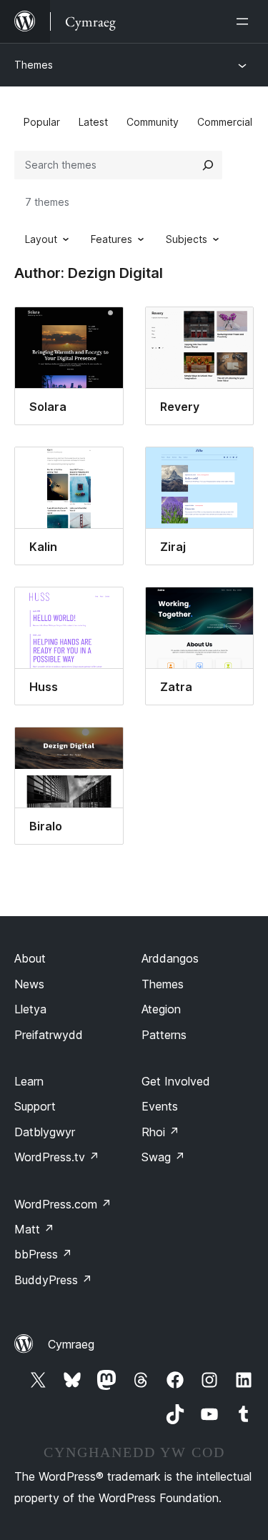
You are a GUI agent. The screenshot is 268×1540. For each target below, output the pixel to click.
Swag (163, 1157)
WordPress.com (62, 1204)
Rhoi (160, 1132)
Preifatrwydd (48, 1035)
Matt (34, 1229)
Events (160, 1106)
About (30, 958)
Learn (29, 1081)
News (29, 984)
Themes (33, 65)
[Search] (208, 165)
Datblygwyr (44, 1132)
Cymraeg (71, 1344)
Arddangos (170, 958)
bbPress (43, 1254)
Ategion (161, 1009)
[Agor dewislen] (245, 21)
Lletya (30, 1009)
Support (35, 1106)
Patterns (164, 1035)
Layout (41, 239)
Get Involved (176, 1081)
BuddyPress (53, 1280)
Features (111, 239)
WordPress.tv (56, 1157)
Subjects (186, 239)
